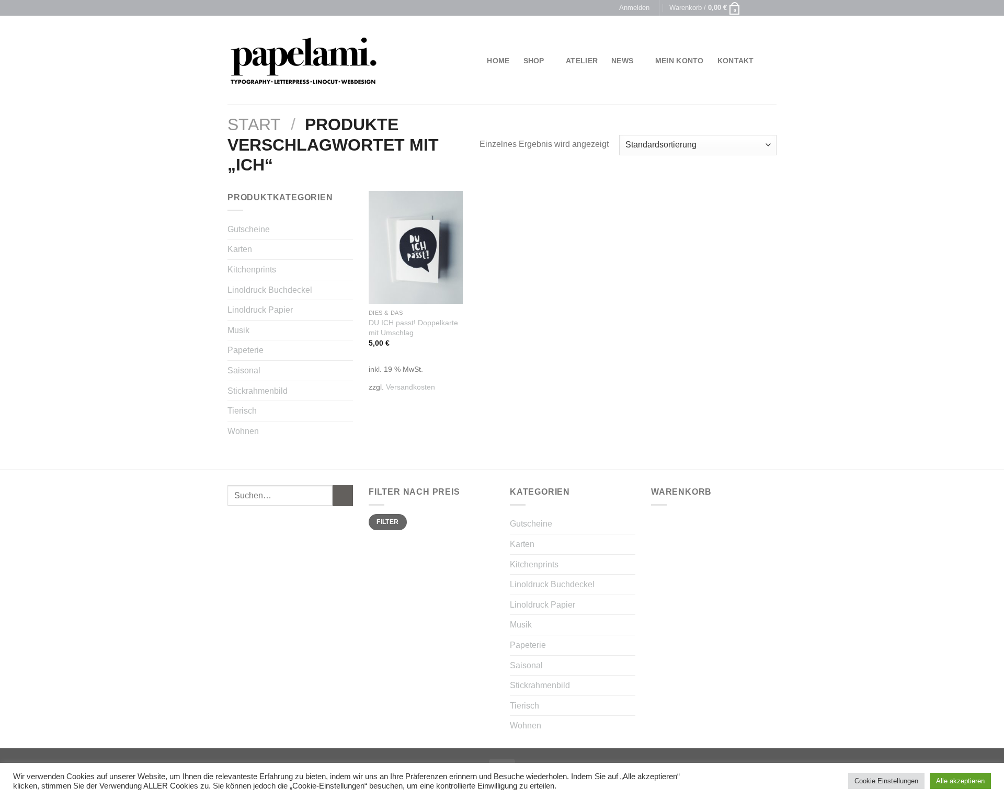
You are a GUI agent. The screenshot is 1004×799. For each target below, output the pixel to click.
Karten (239, 249)
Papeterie (245, 350)
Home (498, 60)
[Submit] (343, 495)
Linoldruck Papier (260, 309)
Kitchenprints (251, 269)
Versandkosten (410, 387)
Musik (238, 330)
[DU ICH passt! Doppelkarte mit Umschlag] (416, 247)
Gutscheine (248, 229)
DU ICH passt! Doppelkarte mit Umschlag (413, 327)
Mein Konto (679, 60)
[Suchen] (772, 61)
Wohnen (243, 431)
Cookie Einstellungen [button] (886, 781)
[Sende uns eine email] (771, 8)
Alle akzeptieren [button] (960, 781)
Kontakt (735, 60)
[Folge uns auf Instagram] (761, 8)
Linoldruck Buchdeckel (269, 290)
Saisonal (243, 370)
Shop (533, 60)
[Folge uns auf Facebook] (751, 8)
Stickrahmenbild (257, 390)
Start (254, 124)
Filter (387, 522)
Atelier (582, 60)
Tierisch (242, 410)
